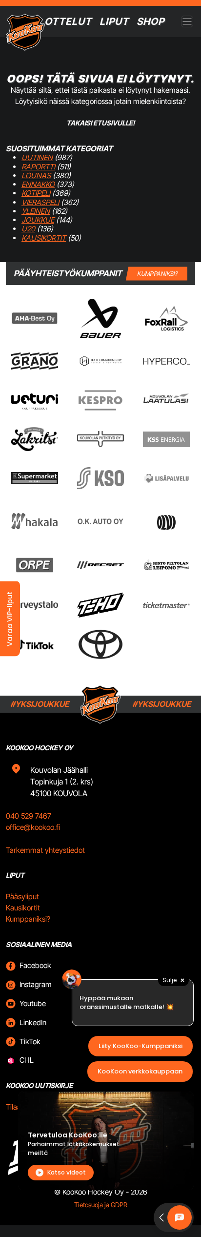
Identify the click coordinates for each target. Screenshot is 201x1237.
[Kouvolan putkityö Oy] (100, 439)
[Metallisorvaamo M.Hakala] (34, 521)
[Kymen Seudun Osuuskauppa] (100, 478)
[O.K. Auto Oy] (100, 521)
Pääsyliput (22, 896)
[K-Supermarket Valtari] (34, 478)
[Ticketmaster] (166, 605)
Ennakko (38, 184)
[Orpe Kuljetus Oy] (34, 565)
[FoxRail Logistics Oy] (166, 317)
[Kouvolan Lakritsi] (34, 439)
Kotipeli (35, 193)
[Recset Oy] (100, 565)
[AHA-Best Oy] (34, 318)
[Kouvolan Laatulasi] (166, 400)
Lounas (36, 175)
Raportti (38, 166)
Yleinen (35, 211)
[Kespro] (100, 400)
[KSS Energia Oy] (166, 439)
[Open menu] (187, 22)
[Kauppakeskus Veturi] (34, 400)
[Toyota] (100, 644)
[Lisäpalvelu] (166, 478)
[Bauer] (100, 318)
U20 (28, 228)
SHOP (150, 21)
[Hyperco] (166, 361)
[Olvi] (166, 521)
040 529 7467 (28, 816)
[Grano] (34, 361)
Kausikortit (43, 238)
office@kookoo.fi (33, 827)
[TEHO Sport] (100, 605)
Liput (114, 21)
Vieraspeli (40, 202)
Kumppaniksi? (28, 919)
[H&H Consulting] (100, 361)
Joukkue (37, 220)
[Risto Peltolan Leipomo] (166, 565)
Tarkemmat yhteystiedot (45, 850)
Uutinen (37, 157)
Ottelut (68, 21)
